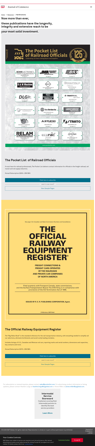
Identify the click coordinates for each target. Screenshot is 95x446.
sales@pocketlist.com (47, 384)
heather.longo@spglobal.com (43, 386)
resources (10, 15)
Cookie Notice (29, 444)
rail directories (21, 15)
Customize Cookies (64, 440)
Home (3, 15)
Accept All (77, 440)
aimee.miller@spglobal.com (74, 386)
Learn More (47, 413)
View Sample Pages (47, 188)
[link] (47, 404)
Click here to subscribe (48, 180)
